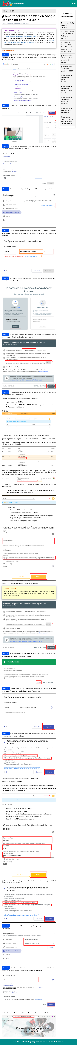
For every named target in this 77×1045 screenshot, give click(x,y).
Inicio (5, 11)
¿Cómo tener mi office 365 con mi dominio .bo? (66, 110)
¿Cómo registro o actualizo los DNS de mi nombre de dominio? (67, 59)
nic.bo (73, 3)
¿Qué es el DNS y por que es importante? (67, 25)
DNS (12, 11)
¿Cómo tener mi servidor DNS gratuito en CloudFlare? (66, 79)
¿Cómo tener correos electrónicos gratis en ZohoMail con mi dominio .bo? (67, 120)
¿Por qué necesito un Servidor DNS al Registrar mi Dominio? (67, 35)
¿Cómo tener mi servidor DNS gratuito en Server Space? (66, 90)
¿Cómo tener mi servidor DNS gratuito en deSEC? (67, 69)
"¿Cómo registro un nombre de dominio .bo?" (20, 36)
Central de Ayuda (18, 3)
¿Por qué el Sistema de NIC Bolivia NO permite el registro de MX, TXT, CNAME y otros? (67, 47)
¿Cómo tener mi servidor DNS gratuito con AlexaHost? (66, 101)
